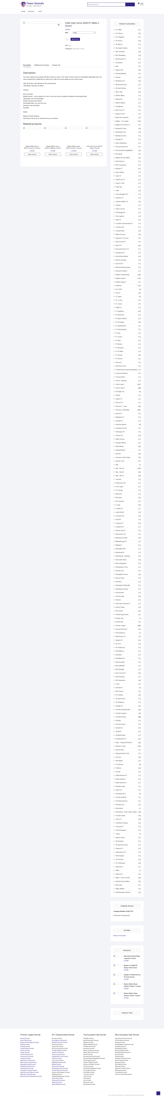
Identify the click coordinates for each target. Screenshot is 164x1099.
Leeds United (120, 512)
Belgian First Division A (123, 125)
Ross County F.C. (121, 673)
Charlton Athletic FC (122, 201)
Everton (118, 293)
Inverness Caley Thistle (123, 457)
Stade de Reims (120, 779)
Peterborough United (122, 614)
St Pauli (118, 772)
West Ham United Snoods (27, 1074)
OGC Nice (119, 582)
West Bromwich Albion (123, 881)
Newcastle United (121, 560)
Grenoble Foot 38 (121, 428)
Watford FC (119, 874)
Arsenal (118, 77)
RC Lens (118, 644)
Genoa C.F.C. (119, 402)
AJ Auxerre (119, 63)
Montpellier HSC (121, 549)
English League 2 (121, 282)
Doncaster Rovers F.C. (122, 249)
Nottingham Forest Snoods (60, 1068)
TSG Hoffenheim (121, 830)
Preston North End (121, 629)
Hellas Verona (120, 439)
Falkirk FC (119, 307)
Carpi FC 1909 (120, 183)
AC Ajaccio (119, 44)
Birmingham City (121, 132)
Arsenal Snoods (25, 1038)
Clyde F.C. (118, 220)
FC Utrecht (119, 359)
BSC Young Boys (121, 165)
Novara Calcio (120, 578)
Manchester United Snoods (28, 1062)
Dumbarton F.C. (120, 253)
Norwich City (119, 571)
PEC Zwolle (119, 611)
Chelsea (118, 205)
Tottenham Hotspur (122, 823)
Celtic (117, 190)
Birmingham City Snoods (59, 1040)
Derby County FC (121, 242)
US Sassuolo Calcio (122, 845)
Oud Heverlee (120, 592)
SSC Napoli (119, 761)
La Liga (82, 49)
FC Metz (118, 340)
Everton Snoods (25, 1050)
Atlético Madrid (120, 103)
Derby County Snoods (58, 1054)
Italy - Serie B (120, 472)
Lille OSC (118, 519)
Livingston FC (120, 527)
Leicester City (120, 516)
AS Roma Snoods (121, 84)
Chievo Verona (120, 209)
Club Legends (120, 216)
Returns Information (119, 935)
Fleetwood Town (121, 366)
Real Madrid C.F (120, 658)
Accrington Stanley (121, 48)
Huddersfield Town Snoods (60, 1056)
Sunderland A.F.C (121, 794)
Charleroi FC (119, 198)
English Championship (122, 275)
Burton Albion (120, 172)
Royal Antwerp (120, 677)
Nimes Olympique (121, 563)
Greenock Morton (121, 424)
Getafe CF (119, 413)
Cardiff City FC (120, 179)
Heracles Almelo (121, 443)
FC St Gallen (119, 351)
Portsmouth (119, 622)
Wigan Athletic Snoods (58, 1084)
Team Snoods (35, 3)
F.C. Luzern (119, 300)
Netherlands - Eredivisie (123, 556)
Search (130, 4)
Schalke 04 (119, 706)
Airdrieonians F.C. (121, 59)
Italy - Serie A (120, 468)
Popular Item (120, 618)
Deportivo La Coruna (122, 238)
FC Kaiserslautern (121, 329)
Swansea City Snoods (58, 1080)
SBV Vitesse (119, 691)
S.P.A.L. (118, 684)
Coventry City (120, 227)
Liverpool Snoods (25, 1058)
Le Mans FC (119, 508)
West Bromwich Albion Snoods (29, 1072)
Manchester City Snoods (27, 1060)
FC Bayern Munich (121, 318)
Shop (40, 11)
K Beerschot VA (120, 483)
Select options (32, 154)
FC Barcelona (120, 315)
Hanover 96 (119, 435)
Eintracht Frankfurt (121, 271)
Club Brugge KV (120, 212)
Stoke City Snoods (57, 1078)
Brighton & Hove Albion (123, 158)
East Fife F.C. (120, 263)
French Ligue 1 (120, 384)
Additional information (41, 65)
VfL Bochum (119, 859)
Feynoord (118, 362)
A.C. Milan (119, 30)
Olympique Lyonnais (122, 589)
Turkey (118, 834)
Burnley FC (119, 168)
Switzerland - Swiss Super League (126, 812)
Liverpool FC (119, 523)
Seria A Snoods (120, 724)
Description (27, 65)
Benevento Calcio (121, 128)
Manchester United (121, 538)
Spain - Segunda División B (124, 742)
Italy (117, 465)
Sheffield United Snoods (27, 1066)
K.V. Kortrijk (119, 490)
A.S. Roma (119, 41)
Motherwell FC (120, 552)
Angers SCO (119, 70)
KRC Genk (119, 497)
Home (23, 11)
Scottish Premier (121, 717)
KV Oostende (120, 501)
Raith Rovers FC (121, 636)
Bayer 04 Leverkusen (122, 117)
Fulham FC (119, 399)
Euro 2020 (119, 289)
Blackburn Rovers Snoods (59, 1042)
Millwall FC (119, 545)
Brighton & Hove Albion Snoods (29, 1042)
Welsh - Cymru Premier (123, 878)
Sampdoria (119, 687)
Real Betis (119, 655)
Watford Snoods (57, 1082)
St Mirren (118, 768)
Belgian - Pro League (122, 121)
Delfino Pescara (120, 234)
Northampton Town (122, 567)
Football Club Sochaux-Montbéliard (126, 370)
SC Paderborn (120, 702)
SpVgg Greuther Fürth (122, 753)
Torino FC (119, 819)
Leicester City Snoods (26, 1056)
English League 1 (121, 278)
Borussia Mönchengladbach (124, 150)
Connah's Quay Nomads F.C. (124, 223)
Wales (117, 870)
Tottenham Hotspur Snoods (28, 1070)
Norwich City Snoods (58, 1066)
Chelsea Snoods (25, 1046)
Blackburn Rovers (121, 136)
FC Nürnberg (119, 348)
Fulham (118, 395)
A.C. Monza (119, 33)
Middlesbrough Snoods (59, 1062)
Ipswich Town (120, 461)
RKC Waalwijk (120, 669)
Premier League (120, 625)
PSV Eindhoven (120, 633)
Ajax (117, 66)
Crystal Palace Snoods (27, 1048)
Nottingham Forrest (122, 574)
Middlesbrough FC (121, 541)
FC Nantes (119, 344)
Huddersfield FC (120, 450)
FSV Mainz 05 (120, 391)
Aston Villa (119, 92)
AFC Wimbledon (121, 55)
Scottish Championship (123, 709)
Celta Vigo (76, 49)
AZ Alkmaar (119, 106)
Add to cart (75, 39)
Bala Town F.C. (120, 110)
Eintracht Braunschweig (123, 267)
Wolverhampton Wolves (123, 892)
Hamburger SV (120, 432)
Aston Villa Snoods (26, 1040)
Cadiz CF (118, 176)
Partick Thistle (120, 607)
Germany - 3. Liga (121, 406)
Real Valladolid (120, 666)
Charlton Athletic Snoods (59, 1050)
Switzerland (119, 808)
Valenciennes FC (121, 852)
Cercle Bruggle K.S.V (122, 194)
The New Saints (120, 815)
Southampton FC (121, 739)
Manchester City (121, 534)
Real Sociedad (120, 662)
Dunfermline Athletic (122, 256)
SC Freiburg (119, 695)
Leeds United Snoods (26, 1054)
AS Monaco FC (120, 81)
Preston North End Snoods (60, 1070)
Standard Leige (120, 786)
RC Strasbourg (120, 647)
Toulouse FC (119, 826)
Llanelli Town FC (121, 530)
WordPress (141, 1095)
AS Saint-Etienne (121, 88)
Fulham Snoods (25, 1052)
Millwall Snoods (56, 1064)
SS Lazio (118, 757)
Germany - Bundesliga (122, 410)
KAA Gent (119, 494)
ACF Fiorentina (120, 52)
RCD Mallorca (120, 651)
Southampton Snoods (27, 1068)
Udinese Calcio (120, 837)
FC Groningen (120, 322)
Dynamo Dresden (121, 260)
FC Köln (118, 333)
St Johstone (119, 764)
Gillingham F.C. (120, 417)
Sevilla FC (119, 731)
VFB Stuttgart (120, 856)
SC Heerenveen (120, 699)
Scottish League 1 (121, 713)
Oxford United (120, 596)
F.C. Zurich (119, 304)
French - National (121, 380)
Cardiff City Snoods (58, 1052)
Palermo (118, 600)
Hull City (118, 454)
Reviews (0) (56, 65)
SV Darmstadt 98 (121, 797)
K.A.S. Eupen (119, 487)
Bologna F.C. (119, 139)
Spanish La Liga (120, 746)
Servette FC (119, 728)
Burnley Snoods (25, 1044)
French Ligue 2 (120, 388)
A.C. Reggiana (120, 37)
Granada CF (119, 421)
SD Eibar (118, 720)
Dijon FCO (119, 245)
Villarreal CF (119, 867)
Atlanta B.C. (119, 99)
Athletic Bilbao (120, 95)
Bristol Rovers (120, 161)
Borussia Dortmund (122, 147)
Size (66, 33)
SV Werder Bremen (121, 801)
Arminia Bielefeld (121, 73)
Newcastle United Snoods (28, 1064)
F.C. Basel (118, 296)
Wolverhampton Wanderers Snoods (31, 1076)
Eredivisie (118, 285)
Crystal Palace (120, 231)
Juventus (118, 479)
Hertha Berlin (120, 446)
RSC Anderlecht (120, 680)
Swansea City (120, 804)
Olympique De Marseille (123, 585)
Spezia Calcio (120, 750)
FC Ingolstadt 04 (121, 326)
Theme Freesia (128, 1095)
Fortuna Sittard (120, 377)
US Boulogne (120, 841)
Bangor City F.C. (120, 114)
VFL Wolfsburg (120, 863)
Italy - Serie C (120, 475)
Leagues (31, 11)
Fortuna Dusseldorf (122, 373)
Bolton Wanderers (121, 143)
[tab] (27, 65)
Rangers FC (119, 640)
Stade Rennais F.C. (121, 783)
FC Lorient (119, 337)
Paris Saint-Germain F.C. (123, 603)
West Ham (119, 885)
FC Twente (119, 355)
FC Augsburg (120, 311)
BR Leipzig (119, 154)
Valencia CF (119, 848)
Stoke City (119, 790)
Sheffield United (120, 735)
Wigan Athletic (120, 889)
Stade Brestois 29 (121, 775)
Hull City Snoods (57, 1058)
